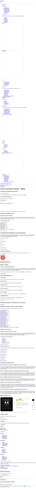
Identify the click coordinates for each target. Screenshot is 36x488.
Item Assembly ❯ (3, 354)
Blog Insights (4, 458)
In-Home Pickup (6, 8)
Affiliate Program (4, 444)
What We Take (4, 14)
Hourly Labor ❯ (2, 357)
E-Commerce (6, 102)
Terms (33, 347)
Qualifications (6, 146)
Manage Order (4, 96)
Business (4, 97)
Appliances (5, 19)
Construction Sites (7, 112)
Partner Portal (4, 445)
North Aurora (4, 341)
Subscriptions (6, 151)
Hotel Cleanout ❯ (3, 324)
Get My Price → (3, 424)
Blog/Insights (6, 180)
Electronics (5, 20)
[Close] (0, 469)
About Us (3, 449)
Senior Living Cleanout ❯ (4, 326)
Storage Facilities (6, 111)
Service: (1, 474)
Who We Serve (6, 104)
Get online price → (3, 200)
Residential (4, 50)
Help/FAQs (6, 94)
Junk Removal (4, 6)
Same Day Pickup (6, 11)
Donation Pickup (6, 7)
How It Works (6, 93)
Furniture (5, 17)
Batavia (3, 339)
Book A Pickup (2, 304)
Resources (4, 174)
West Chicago (4, 340)
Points (5, 150)
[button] (18, 364)
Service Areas (6, 85)
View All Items (4, 22)
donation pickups (20, 297)
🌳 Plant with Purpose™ (4, 467)
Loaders (4, 141)
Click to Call (2, 185)
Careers (3, 442)
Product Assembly (7, 83)
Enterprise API (6, 103)
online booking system (24, 378)
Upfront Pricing (6, 90)
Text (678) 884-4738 (3, 183)
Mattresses (5, 18)
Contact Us (8, 96)
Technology (6, 144)
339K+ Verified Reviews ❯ (4, 193)
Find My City (6, 12)
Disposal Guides (6, 175)
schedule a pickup (7, 393)
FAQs (3, 456)
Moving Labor (6, 84)
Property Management (7, 110)
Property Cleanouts (7, 10)
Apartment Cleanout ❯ (3, 312)
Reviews (9, 181)
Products (3, 148)
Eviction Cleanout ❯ (3, 321)
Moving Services (6, 113)
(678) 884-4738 (2, 431)
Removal (4, 4)
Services (5, 145)
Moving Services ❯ (3, 360)
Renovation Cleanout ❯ (3, 314)
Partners (5, 101)
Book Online (2, 186)
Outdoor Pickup (6, 9)
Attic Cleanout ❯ (2, 317)
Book (1, 1)
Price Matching (6, 92)
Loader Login (10, 152)
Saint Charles (4, 338)
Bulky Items (6, 21)
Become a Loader (5, 152)
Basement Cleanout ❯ (3, 319)
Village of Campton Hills (6, 342)
